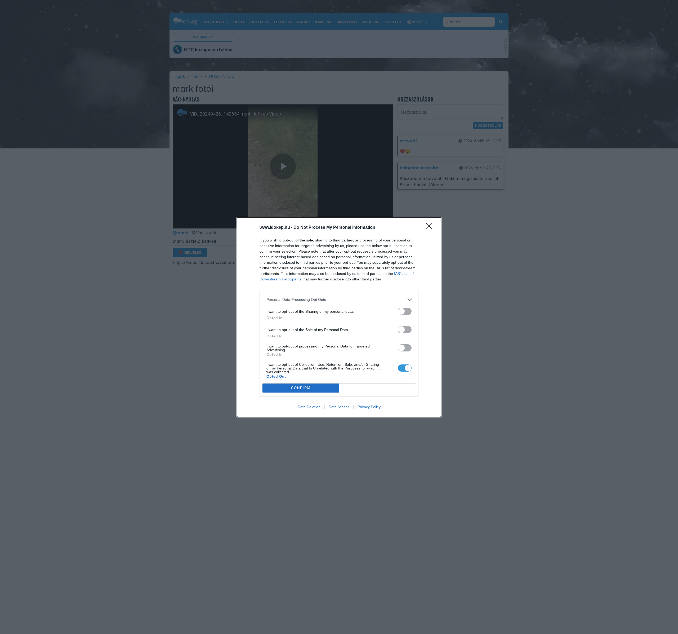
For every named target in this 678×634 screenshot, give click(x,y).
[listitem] (339, 299)
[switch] (405, 311)
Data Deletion (309, 407)
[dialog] (339, 317)
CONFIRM (301, 388)
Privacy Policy (369, 407)
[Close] (431, 228)
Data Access (339, 407)
